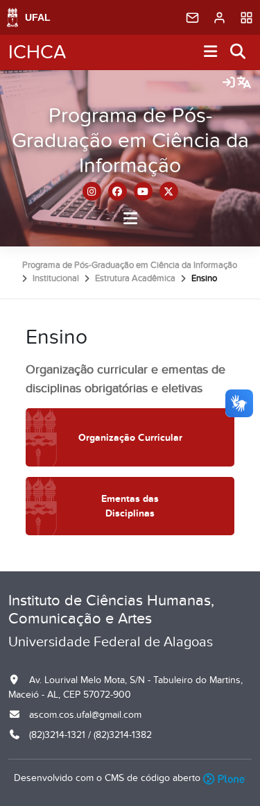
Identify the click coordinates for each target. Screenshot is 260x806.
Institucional (56, 278)
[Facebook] (117, 191)
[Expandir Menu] (211, 52)
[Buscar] (238, 52)
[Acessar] (228, 83)
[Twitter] (168, 191)
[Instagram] (92, 191)
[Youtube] (143, 191)
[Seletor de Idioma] (244, 83)
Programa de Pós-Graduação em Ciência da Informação (130, 140)
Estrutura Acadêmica (135, 278)
